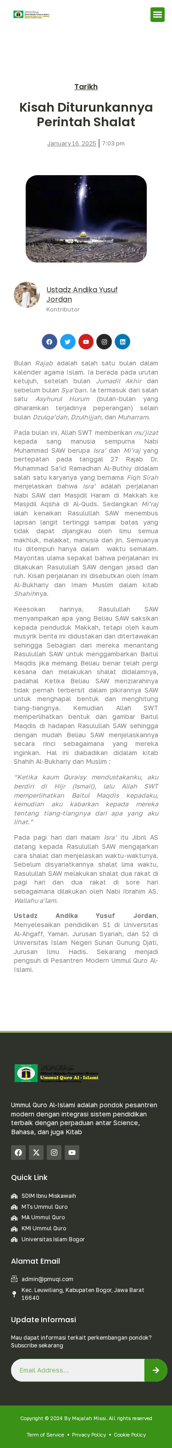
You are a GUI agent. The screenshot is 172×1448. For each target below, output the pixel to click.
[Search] (155, 1370)
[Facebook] (18, 1152)
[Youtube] (72, 1152)
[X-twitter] (36, 1152)
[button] (157, 14)
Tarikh (86, 86)
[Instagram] (54, 1152)
